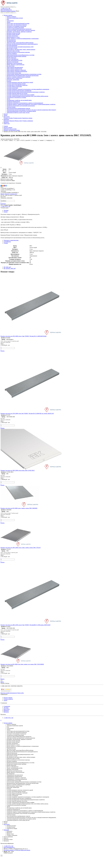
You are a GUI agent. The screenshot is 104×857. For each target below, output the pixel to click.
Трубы (8, 98)
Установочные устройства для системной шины (19, 100)
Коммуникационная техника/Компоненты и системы (20, 55)
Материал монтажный (12, 61)
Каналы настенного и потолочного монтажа (18, 52)
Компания (6, 119)
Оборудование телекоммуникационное (17, 71)
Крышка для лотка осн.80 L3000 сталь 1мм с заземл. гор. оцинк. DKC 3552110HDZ (22, 664)
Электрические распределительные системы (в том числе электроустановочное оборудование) (31, 109)
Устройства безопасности (13, 101)
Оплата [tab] (5, 211)
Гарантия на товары (27, 118)
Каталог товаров (8, 15)
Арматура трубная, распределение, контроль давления (21, 30)
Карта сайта (21, 693)
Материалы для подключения (14, 63)
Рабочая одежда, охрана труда (14, 78)
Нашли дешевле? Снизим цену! (9, 194)
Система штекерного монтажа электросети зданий (20, 82)
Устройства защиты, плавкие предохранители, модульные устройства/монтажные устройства (31, 104)
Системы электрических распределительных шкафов (20, 94)
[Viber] (4, 185)
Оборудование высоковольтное (15, 67)
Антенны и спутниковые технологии (16, 26)
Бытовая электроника (12, 35)
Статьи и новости (8, 699)
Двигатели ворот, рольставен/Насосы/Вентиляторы (20, 42)
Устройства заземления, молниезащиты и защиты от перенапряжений (25, 103)
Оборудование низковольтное (14, 68)
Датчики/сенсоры (11, 41)
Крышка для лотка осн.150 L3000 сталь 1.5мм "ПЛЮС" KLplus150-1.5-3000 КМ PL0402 (23, 336)
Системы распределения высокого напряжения (19, 90)
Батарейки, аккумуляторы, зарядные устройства (19, 31)
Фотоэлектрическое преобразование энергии (18, 108)
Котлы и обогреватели (12, 59)
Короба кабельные (11, 57)
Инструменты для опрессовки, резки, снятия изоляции (21, 49)
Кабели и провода (11, 16)
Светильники (10, 20)
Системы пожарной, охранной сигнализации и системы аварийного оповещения (28, 89)
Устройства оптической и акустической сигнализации (21, 105)
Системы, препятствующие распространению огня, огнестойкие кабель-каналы (27, 96)
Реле (8, 19)
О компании (7, 706)
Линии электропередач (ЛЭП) (14, 60)
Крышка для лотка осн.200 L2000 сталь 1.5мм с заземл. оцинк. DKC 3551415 (21, 547)
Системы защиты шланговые (14, 86)
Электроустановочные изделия (15, 18)
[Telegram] (6, 185)
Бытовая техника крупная (13, 33)
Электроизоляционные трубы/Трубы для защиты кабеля (21, 111)
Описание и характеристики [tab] (11, 240)
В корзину (3, 203)
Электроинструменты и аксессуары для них (18, 112)
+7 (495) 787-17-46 (5, 8)
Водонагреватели (11, 40)
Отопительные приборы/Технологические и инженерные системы (24, 74)
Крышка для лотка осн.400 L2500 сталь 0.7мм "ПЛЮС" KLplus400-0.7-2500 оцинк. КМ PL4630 (25, 625)
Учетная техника (11, 107)
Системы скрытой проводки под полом (17, 93)
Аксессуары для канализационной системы (18, 23)
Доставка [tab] (6, 210)
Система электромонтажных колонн (16, 83)
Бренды (6, 114)
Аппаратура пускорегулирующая (15, 27)
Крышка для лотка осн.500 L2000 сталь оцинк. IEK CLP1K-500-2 (18, 470)
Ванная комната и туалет (13, 37)
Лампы (8, 22)
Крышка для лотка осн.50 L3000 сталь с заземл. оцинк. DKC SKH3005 (19, 508)
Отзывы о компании (27, 120)
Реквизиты (6, 120)
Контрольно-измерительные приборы (16, 56)
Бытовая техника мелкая (13, 34)
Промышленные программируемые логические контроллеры (23, 75)
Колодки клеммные (12, 53)
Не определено (10, 66)
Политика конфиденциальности (9, 693)
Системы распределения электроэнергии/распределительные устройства (26, 92)
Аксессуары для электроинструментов (17, 24)
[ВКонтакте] (1, 185)
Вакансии (12, 120)
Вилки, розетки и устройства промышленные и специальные (23, 38)
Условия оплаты (17, 118)
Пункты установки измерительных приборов (18, 77)
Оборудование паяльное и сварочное (16, 70)
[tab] (7, 241)
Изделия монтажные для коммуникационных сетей (20, 46)
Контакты (6, 122)
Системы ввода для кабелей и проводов (17, 85)
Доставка (6, 707)
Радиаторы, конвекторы (13, 79)
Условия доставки (8, 118)
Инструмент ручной (12, 48)
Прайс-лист (7, 123)
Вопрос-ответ (18, 120)
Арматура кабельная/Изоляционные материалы (19, 29)
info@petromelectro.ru (6, 9)
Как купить (7, 116)
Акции (5, 115)
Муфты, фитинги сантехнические (15, 64)
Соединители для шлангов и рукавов (16, 97)
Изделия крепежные (12, 45)
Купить (2, 350)
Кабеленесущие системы (13, 50)
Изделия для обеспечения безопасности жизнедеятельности (22, 44)
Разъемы (9, 81)
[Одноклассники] (3, 185)
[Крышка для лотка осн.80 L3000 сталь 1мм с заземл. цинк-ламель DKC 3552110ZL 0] (19, 165)
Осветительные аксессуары (14, 72)
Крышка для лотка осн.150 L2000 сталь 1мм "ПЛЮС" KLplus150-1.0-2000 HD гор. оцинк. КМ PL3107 (27, 413)
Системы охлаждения (12, 88)
